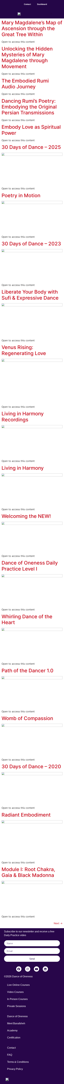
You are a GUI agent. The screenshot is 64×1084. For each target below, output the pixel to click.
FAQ (9, 1055)
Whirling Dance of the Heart (27, 619)
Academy (12, 1030)
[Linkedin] (45, 969)
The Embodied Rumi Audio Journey (25, 84)
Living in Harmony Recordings (23, 416)
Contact (27, 4)
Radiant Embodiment (26, 815)
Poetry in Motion (21, 195)
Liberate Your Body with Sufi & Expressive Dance (30, 295)
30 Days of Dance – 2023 (31, 244)
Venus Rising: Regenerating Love (24, 350)
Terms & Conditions (18, 1062)
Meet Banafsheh (16, 1023)
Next (58, 923)
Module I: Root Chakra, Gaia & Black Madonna (28, 872)
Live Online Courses (18, 985)
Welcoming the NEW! (26, 516)
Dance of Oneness (17, 1016)
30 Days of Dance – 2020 (31, 766)
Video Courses (15, 992)
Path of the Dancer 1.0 (27, 671)
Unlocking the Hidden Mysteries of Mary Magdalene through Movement (27, 57)
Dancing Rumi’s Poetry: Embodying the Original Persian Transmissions (29, 107)
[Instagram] (27, 969)
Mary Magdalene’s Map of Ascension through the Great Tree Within (32, 28)
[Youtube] (36, 969)
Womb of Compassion (27, 718)
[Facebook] (18, 969)
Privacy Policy (15, 1069)
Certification (13, 1037)
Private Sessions (16, 1006)
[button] (53, 3)
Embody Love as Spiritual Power (31, 130)
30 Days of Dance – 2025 (31, 147)
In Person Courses (17, 999)
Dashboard (42, 4)
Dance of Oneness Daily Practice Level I (30, 566)
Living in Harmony (23, 468)
